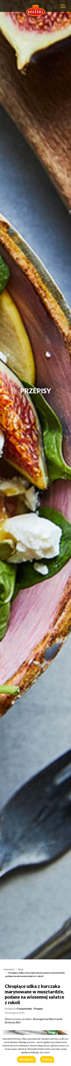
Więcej (47, 1059)
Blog (20, 969)
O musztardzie (24, 1008)
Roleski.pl (9, 969)
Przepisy (38, 1008)
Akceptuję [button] (26, 1059)
